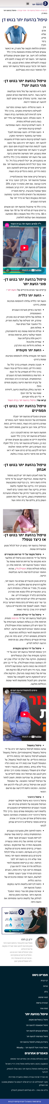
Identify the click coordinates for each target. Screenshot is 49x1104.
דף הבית (44, 10)
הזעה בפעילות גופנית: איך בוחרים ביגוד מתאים (29, 1058)
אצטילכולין (20, 568)
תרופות (14, 618)
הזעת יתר (12, 290)
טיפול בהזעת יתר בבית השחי (22, 400)
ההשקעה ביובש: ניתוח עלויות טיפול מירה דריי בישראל (26, 1063)
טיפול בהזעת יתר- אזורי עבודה (28, 10)
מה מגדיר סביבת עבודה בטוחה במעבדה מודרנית (28, 1077)
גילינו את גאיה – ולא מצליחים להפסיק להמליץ (29, 1090)
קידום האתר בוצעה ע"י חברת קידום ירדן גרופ (24, 1101)
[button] (28, 4)
